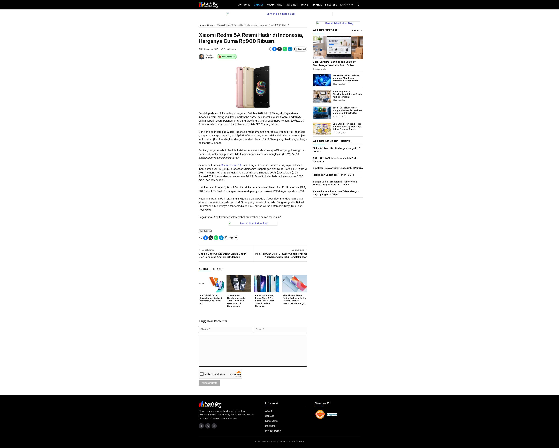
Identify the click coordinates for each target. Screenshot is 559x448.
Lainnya (345, 4)
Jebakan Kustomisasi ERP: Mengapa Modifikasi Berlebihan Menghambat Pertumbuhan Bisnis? (346, 79)
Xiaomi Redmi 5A (231, 165)
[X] (279, 49)
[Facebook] (274, 49)
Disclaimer (270, 425)
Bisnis (304, 4)
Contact (269, 415)
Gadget (258, 4)
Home (202, 25)
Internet (292, 4)
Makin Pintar (275, 4)
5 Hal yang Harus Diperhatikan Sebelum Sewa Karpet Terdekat (347, 94)
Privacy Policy (273, 430)
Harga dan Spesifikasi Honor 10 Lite (333, 174)
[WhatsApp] (285, 49)
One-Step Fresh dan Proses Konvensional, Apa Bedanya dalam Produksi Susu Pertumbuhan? (347, 128)
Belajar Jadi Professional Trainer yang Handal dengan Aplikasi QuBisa (335, 183)
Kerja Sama (271, 420)
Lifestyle (331, 4)
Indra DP (210, 58)
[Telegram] (290, 49)
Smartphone (205, 231)
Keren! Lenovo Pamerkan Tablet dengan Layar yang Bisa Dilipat (336, 193)
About (268, 410)
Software (244, 4)
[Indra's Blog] (209, 4)
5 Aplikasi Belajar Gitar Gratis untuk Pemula (338, 167)
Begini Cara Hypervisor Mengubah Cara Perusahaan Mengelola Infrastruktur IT (347, 110)
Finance (317, 4)
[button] (357, 4)
